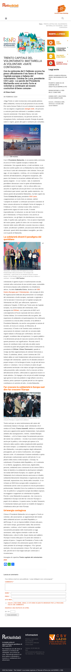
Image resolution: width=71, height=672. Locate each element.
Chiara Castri (10, 92)
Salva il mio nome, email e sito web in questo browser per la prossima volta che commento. (36, 603)
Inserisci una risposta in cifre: (17, 608)
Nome (7, 593)
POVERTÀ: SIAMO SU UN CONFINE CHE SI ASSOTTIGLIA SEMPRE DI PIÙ (58, 84)
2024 (5, 560)
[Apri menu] (6, 18)
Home (40, 24)
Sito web (8, 599)
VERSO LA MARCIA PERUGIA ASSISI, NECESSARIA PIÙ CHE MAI (58, 77)
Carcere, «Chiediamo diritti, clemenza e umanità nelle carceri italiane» (57, 103)
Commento (9, 582)
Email (7, 596)
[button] (62, 18)
